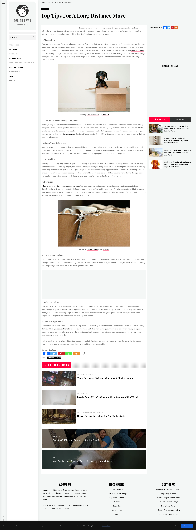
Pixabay (106, 249)
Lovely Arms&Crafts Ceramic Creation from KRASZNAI (107, 397)
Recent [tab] (181, 119)
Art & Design (14, 45)
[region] (98, 525)
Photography (14, 72)
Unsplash (105, 114)
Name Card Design (168, 506)
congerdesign (92, 249)
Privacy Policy (106, 526)
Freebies (12, 81)
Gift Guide (13, 49)
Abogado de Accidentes (116, 497)
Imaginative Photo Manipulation (169, 489)
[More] (76, 353)
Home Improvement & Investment (21, 63)
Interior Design (15, 58)
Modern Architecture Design (168, 510)
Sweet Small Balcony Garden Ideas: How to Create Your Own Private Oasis (176, 128)
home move (51, 357)
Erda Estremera (93, 114)
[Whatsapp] (68, 353)
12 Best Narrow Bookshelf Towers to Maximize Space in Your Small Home (176, 140)
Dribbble (117, 502)
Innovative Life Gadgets (168, 514)
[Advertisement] (94, 284)
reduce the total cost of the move (71, 329)
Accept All (187, 526)
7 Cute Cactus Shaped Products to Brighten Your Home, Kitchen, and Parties (177, 152)
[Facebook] (46, 353)
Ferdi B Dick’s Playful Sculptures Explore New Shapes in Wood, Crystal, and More (177, 164)
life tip (58, 357)
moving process (137, 50)
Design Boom (117, 510)
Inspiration (13, 54)
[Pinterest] (61, 353)
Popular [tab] (161, 119)
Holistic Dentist (117, 489)
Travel (11, 76)
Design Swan (22, 20)
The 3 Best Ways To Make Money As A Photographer (105, 378)
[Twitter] (53, 353)
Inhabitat (116, 506)
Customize (174, 526)
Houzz (116, 514)
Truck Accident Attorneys (117, 493)
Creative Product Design (168, 502)
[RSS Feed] (176, 27)
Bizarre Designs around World (168, 497)
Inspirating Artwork (168, 493)
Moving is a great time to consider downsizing (60, 186)
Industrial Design (16, 67)
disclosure (54, 508)
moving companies (67, 134)
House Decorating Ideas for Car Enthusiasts (101, 416)
